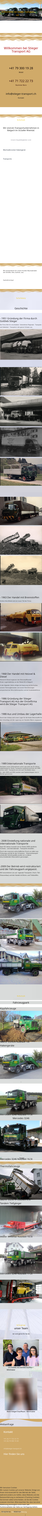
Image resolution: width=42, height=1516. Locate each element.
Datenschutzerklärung (15, 1515)
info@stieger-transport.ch (25, 1370)
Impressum (30, 1515)
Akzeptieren (6, 1512)
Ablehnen (17, 1512)
